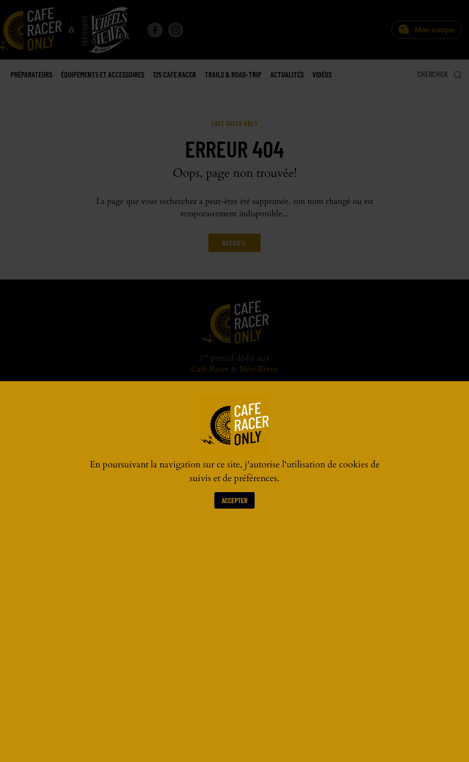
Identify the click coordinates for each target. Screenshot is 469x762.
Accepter (234, 500)
